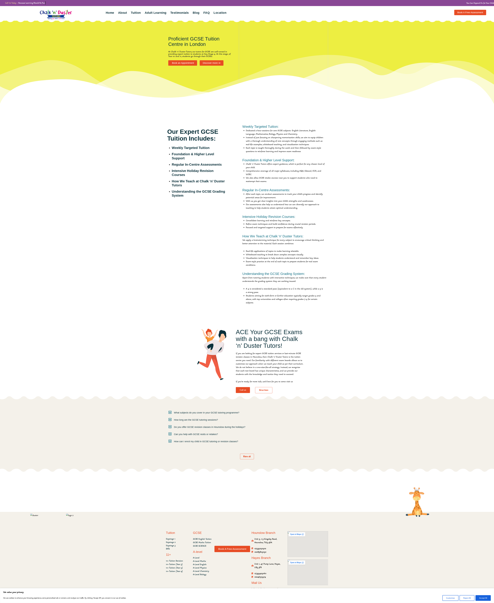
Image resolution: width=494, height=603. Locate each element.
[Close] (491, 590)
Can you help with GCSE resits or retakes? (196, 434)
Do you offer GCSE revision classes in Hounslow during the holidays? (209, 427)
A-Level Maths (199, 561)
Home (110, 12)
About (122, 12)
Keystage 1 (170, 538)
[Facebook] (225, 558)
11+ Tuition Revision (174, 560)
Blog (196, 12)
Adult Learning (155, 12)
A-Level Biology (199, 574)
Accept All (483, 598)
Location (220, 12)
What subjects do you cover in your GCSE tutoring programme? (206, 412)
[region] (247, 595)
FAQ (206, 12)
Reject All (467, 598)
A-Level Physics (200, 567)
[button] (247, 412)
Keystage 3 (170, 545)
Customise (450, 598)
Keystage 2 (170, 542)
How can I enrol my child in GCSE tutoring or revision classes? (206, 441)
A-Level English (199, 564)
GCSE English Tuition (202, 539)
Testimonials (179, 12)
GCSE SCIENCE (199, 546)
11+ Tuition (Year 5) (174, 567)
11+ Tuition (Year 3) (174, 564)
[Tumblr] (232, 558)
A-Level (196, 557)
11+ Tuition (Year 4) (174, 571)
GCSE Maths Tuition (202, 542)
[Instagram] (246, 558)
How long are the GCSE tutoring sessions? (196, 420)
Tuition (136, 12)
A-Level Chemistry (201, 571)
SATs (168, 548)
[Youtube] (239, 558)
